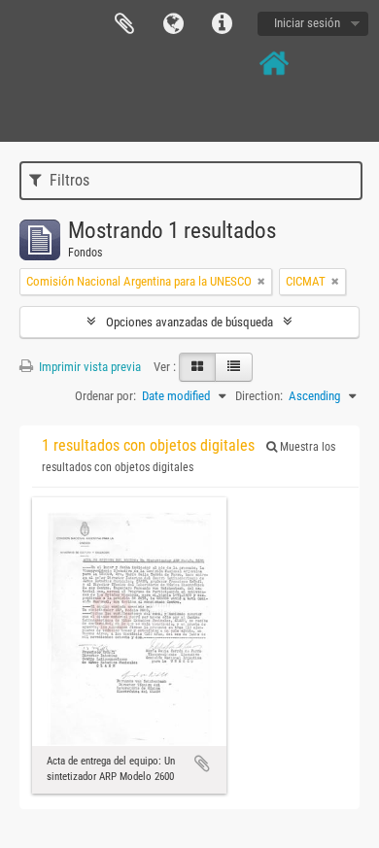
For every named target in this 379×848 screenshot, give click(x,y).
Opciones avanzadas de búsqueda (189, 322)
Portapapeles (124, 24)
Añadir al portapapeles (202, 763)
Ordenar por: (105, 396)
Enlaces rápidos (221, 24)
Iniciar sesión (307, 23)
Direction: (259, 396)
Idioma (173, 24)
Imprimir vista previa (88, 366)
